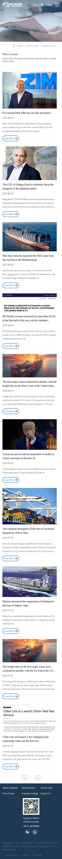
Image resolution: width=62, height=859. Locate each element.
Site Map (37, 855)
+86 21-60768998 (31, 826)
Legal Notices (11, 855)
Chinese (49, 5)
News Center (33, 46)
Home (20, 46)
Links (25, 855)
